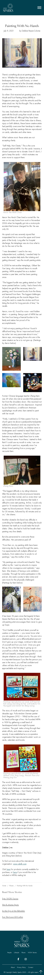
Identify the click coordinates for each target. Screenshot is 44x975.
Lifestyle (16, 952)
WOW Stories (32, 952)
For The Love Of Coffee (12, 917)
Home (4, 885)
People (9, 952)
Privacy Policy (21, 967)
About (13, 967)
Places (11, 885)
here (8, 869)
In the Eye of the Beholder (13, 911)
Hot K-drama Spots (10, 905)
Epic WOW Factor (10, 898)
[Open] (39, 7)
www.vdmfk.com (19, 864)
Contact (30, 967)
